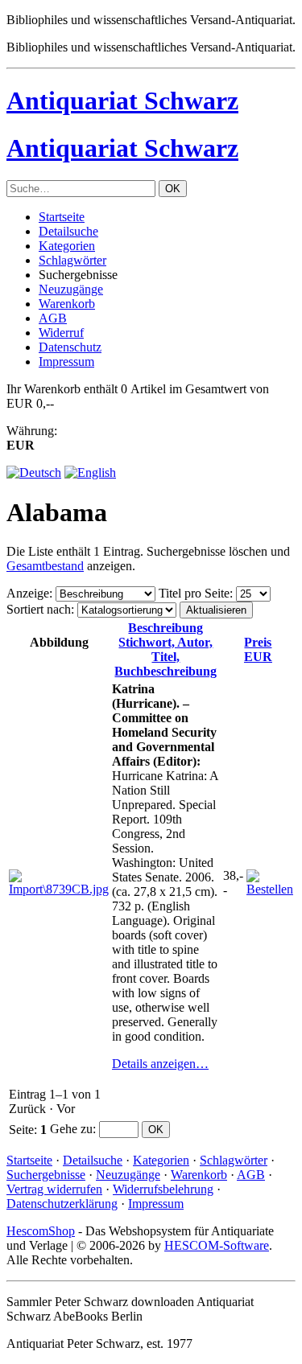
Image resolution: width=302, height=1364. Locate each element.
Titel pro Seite (194, 593)
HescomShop (40, 1231)
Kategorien (67, 246)
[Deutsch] (33, 472)
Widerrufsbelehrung (163, 1189)
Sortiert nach (38, 609)
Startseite (62, 217)
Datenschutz (70, 347)
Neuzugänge (71, 289)
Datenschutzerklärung (62, 1203)
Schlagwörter (72, 260)
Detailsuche (68, 231)
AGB (53, 318)
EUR (258, 649)
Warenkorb (67, 303)
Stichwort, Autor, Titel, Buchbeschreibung (165, 649)
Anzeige (27, 593)
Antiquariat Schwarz (122, 100)
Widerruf (61, 332)
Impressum (66, 361)
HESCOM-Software (216, 1245)
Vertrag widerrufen (54, 1189)
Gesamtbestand (45, 566)
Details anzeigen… (160, 1063)
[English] (90, 472)
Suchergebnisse (45, 1174)
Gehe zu (71, 1129)
